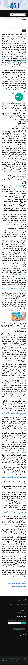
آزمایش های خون (20, 276)
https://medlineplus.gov (18, 586)
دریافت (24, 31)
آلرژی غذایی (19, 185)
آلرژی (24, 34)
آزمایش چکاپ (12, 62)
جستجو (23, 623)
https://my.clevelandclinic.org (17, 583)
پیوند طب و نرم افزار (12, 658)
